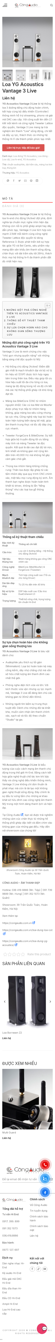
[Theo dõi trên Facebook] (32, 1269)
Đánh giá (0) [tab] (13, 206)
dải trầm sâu (32, 164)
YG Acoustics (29, 159)
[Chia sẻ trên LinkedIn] (37, 181)
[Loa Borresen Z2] (27, 999)
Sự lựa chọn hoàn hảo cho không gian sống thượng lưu (27, 331)
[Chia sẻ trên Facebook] (13, 181)
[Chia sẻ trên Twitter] (19, 181)
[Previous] (7, 42)
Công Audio (13, 814)
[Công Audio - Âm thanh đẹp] (27, 5)
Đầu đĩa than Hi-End (12, 1290)
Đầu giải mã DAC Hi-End (12, 1280)
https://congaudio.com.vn (17, 923)
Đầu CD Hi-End (11, 1298)
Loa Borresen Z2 (12, 1032)
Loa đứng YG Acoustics (25, 156)
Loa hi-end (16, 159)
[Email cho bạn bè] (25, 181)
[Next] (48, 42)
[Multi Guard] (27, 1099)
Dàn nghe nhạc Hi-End (13, 1265)
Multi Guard (9, 1132)
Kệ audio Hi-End (11, 1273)
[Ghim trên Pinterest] (31, 181)
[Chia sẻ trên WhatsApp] (8, 181)
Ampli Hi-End (10, 1303)
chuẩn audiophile (16, 164)
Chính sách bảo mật (39, 1228)
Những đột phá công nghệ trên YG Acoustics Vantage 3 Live (27, 313)
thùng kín (11, 168)
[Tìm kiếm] (51, 5)
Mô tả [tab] (7, 198)
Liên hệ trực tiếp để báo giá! (23, 147)
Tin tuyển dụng (38, 1210)
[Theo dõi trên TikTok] (38, 1269)
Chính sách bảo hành (39, 1218)
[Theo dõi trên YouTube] (44, 1269)
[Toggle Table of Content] (46, 305)
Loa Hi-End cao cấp (11, 1311)
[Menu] (4, 5)
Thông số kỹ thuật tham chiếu (26, 322)
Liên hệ (34, 1235)
